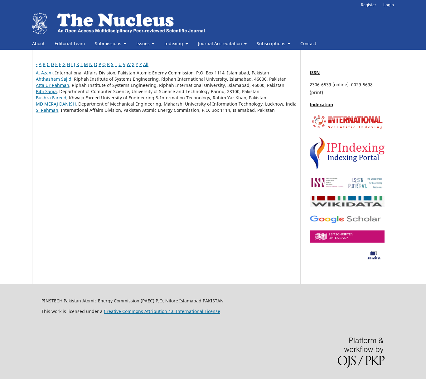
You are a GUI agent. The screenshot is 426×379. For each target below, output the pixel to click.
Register (368, 4)
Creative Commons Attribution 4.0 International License (162, 311)
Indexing (174, 43)
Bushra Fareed (51, 98)
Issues (143, 43)
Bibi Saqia (46, 91)
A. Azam (44, 73)
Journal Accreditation (220, 43)
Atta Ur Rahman (52, 85)
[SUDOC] (347, 258)
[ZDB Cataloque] (347, 241)
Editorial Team (70, 43)
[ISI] (347, 128)
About (38, 43)
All (145, 64)
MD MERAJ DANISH (56, 104)
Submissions (109, 43)
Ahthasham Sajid (53, 79)
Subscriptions (272, 43)
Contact (308, 43)
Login (388, 4)
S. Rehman (47, 110)
